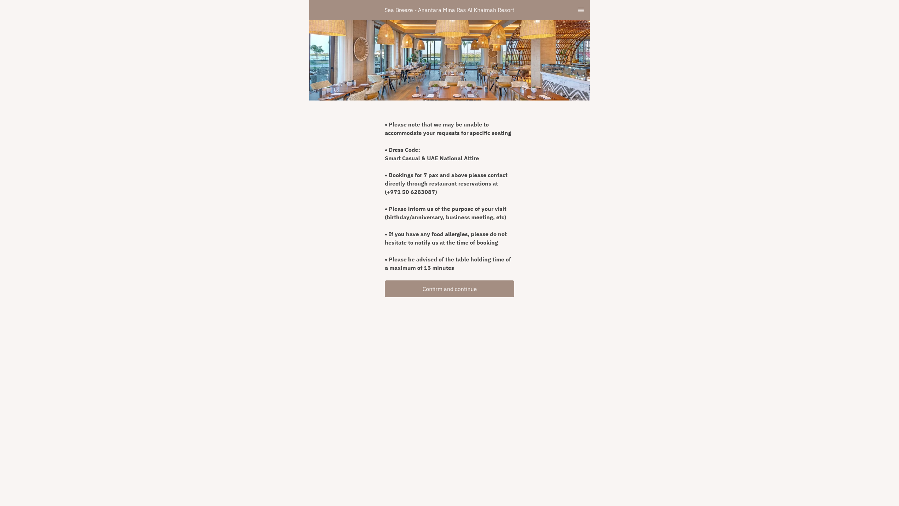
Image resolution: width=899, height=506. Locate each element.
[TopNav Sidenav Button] (581, 10)
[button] (449, 289)
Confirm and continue (449, 288)
